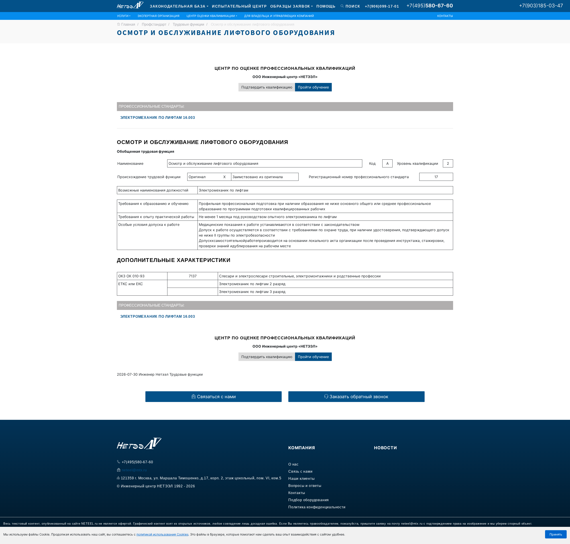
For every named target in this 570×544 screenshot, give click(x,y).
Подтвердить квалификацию (266, 87)
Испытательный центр (239, 6)
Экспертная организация (158, 16)
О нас (293, 464)
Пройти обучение (313, 87)
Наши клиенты (301, 478)
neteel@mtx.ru (134, 470)
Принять (556, 534)
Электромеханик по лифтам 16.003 (157, 118)
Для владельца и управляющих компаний (279, 16)
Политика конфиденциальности (317, 507)
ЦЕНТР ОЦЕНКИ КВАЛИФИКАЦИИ (211, 16)
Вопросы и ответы (305, 486)
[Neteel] (130, 5)
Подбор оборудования (308, 500)
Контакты (445, 16)
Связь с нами (300, 471)
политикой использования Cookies (162, 534)
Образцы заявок (290, 6)
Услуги (122, 16)
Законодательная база (178, 6)
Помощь (326, 6)
